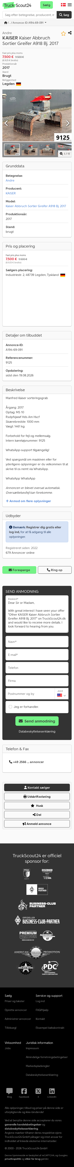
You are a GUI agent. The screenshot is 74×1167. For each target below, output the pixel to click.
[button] (70, 5)
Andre (10, 180)
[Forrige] (6, 123)
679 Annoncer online (20, 553)
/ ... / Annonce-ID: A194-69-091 (25, 22)
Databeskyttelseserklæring (37, 731)
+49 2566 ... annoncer (28, 762)
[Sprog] (63, 5)
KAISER (11, 193)
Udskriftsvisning (39, 796)
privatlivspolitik (13, 1158)
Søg (65, 15)
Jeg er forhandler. (26, 707)
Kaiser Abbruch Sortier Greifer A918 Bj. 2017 (36, 206)
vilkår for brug (32, 1158)
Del (38, 815)
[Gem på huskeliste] (63, 33)
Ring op (56, 570)
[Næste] (67, 123)
